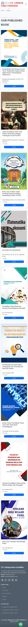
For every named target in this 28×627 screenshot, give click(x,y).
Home (2, 10)
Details (14, 86)
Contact (4, 599)
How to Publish (6, 593)
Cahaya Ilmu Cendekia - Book (9, 612)
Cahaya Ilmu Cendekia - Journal (10, 609)
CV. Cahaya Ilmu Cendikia (12, 4)
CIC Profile (5, 590)
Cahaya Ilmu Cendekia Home (9, 607)
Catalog (4, 596)
